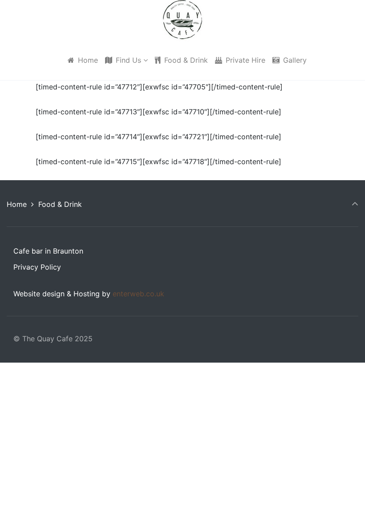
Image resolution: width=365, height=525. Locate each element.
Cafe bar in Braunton (48, 250)
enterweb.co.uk (138, 293)
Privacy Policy (37, 266)
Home (17, 204)
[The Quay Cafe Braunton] (183, 20)
